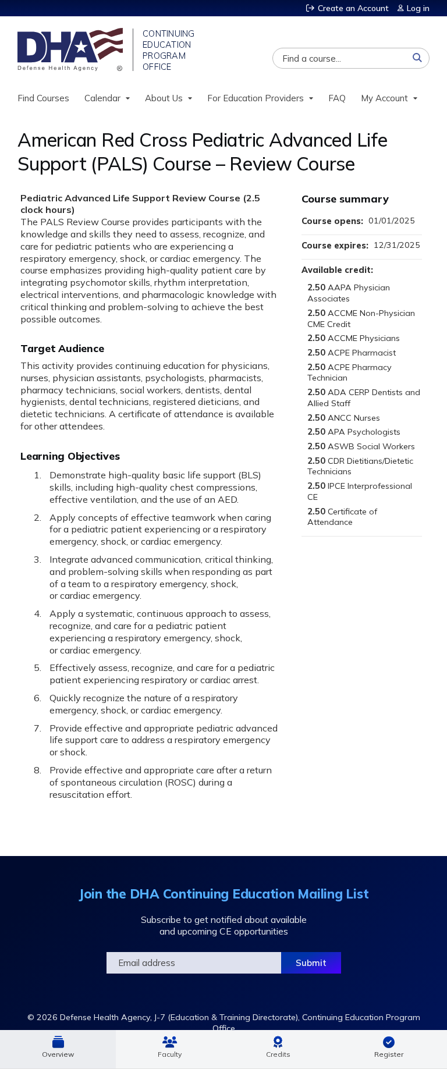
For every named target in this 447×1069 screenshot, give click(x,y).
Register (388, 1054)
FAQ (337, 98)
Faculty (170, 1054)
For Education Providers (255, 98)
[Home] (71, 49)
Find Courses (43, 98)
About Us (164, 98)
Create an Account (353, 8)
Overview (58, 1054)
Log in (418, 8)
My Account (384, 98)
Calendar (102, 98)
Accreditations (278, 1049)
